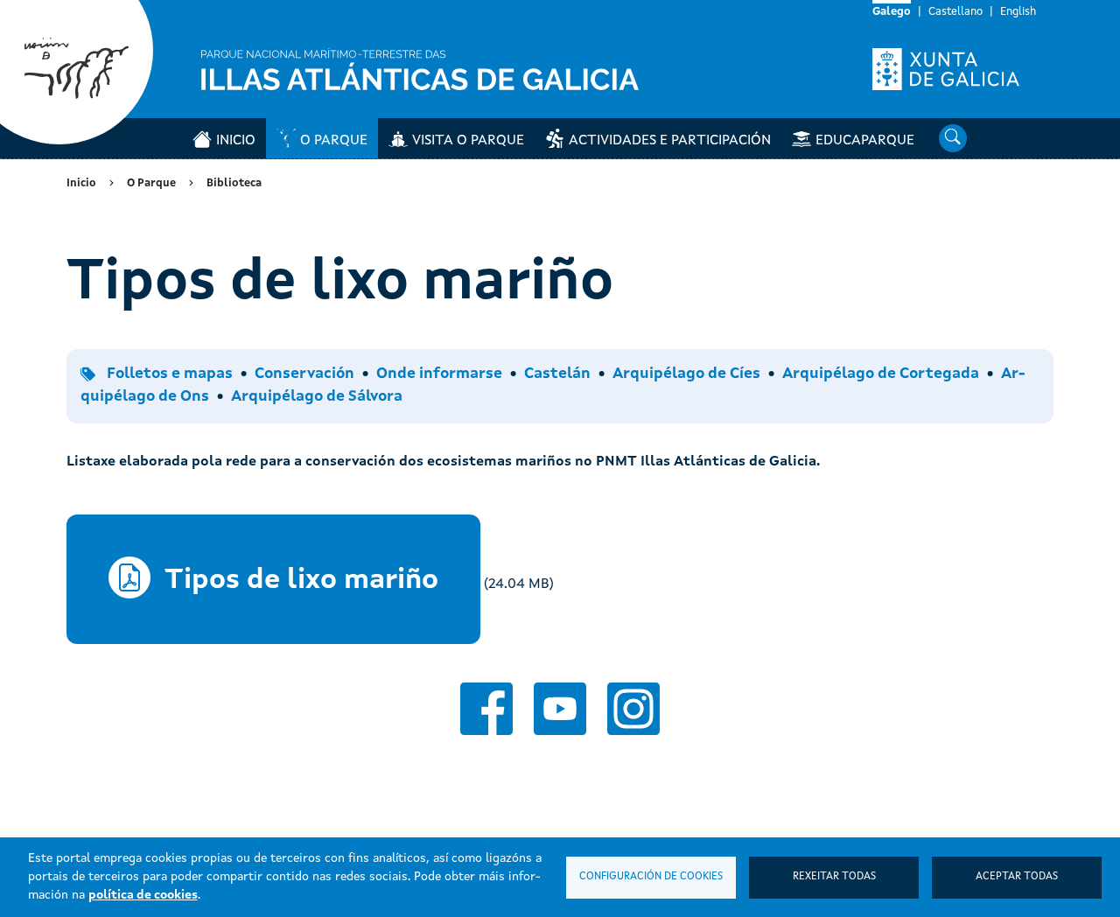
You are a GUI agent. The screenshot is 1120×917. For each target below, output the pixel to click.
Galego (891, 12)
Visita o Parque (468, 141)
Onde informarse (439, 374)
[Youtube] (560, 709)
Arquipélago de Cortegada (880, 374)
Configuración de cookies (651, 877)
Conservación (304, 374)
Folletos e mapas (170, 374)
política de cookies (143, 895)
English (1018, 12)
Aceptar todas (1017, 877)
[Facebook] (486, 709)
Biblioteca (234, 183)
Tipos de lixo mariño (301, 581)
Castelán (557, 374)
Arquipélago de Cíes (686, 374)
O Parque (334, 141)
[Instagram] (633, 709)
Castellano (955, 12)
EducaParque (865, 141)
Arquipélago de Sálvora (316, 396)
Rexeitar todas (834, 877)
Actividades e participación (670, 141)
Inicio (236, 141)
